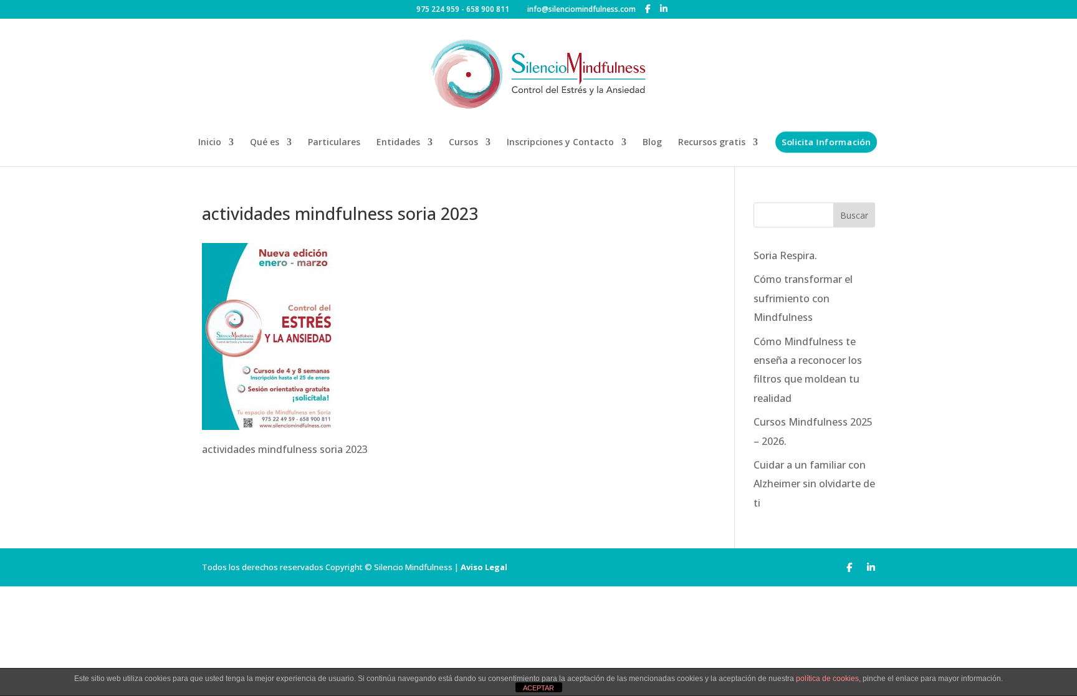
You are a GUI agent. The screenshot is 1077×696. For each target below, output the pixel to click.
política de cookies (827, 678)
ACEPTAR (538, 688)
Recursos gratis (711, 143)
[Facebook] (648, 8)
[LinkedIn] (664, 8)
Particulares (334, 143)
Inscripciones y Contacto (560, 143)
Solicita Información (826, 142)
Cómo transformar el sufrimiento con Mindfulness (803, 298)
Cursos (463, 143)
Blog (652, 143)
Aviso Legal (484, 567)
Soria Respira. (785, 255)
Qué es (264, 143)
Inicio (209, 143)
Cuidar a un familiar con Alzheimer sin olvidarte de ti (814, 484)
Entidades (398, 143)
